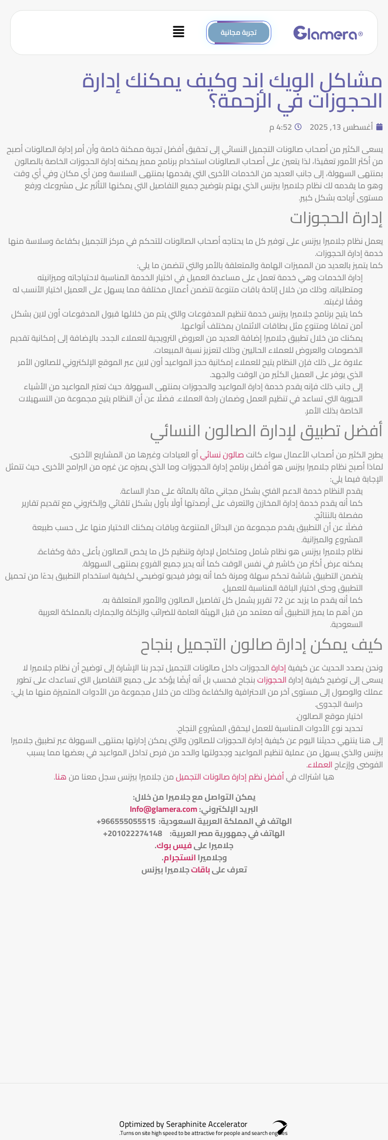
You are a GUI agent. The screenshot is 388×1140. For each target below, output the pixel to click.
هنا (61, 776)
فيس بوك (174, 845)
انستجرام (180, 857)
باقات (200, 869)
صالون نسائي (222, 454)
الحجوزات (271, 679)
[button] (105, 32)
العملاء (320, 764)
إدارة (278, 667)
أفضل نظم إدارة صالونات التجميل (229, 776)
